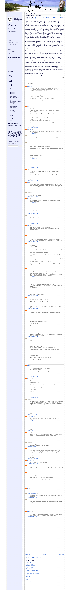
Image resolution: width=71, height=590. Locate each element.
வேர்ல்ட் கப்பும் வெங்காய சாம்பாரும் (33, 573)
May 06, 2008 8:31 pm (32, 430)
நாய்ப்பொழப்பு (10, 33)
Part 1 (36, 17)
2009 (10, 85)
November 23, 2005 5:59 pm (33, 308)
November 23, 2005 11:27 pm (33, 326)
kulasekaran (29, 472)
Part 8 (61, 17)
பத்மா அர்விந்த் (29, 129)
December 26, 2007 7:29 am (33, 405)
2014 (10, 79)
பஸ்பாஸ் (18, 141)
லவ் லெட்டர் (28, 562)
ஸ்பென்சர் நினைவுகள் (30, 580)
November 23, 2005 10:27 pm (33, 313)
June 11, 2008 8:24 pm (32, 440)
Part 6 (54, 17)
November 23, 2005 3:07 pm (33, 223)
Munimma (28, 225)
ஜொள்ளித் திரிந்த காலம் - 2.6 (32, 567)
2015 (10, 77)
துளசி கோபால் (29, 378)
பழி (27, 571)
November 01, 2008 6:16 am (33, 463)
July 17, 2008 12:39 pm (32, 446)
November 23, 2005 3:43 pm (33, 241)
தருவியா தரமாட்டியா (13, 107)
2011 (10, 83)
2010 (10, 84)
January (11, 118)
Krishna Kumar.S (29, 460)
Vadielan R (28, 448)
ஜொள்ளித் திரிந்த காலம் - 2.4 (32, 570)
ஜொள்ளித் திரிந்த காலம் (12, 31)
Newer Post (61, 554)
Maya (28, 106)
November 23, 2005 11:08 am (33, 196)
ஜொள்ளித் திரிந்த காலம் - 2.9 (32, 564)
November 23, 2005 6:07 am (33, 167)
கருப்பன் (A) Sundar (30, 416)
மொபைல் (28, 577)
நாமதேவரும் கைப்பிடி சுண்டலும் (13, 42)
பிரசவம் (9, 38)
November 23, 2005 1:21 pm (33, 213)
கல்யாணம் (9, 35)
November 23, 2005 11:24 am (33, 202)
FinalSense (37, 586)
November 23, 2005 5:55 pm (33, 295)
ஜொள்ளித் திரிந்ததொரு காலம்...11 (15, 101)
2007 (10, 88)
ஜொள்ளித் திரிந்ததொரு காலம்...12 (33, 15)
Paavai (28, 235)
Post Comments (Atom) (36, 557)
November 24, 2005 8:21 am (33, 336)
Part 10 (30, 18)
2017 (10, 75)
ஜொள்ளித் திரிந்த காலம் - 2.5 (32, 568)
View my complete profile (12, 25)
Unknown (28, 432)
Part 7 (58, 17)
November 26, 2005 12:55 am (33, 397)
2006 (10, 89)
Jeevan (28, 198)
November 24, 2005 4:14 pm (33, 376)
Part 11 (34, 18)
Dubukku (28, 243)
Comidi (52, 78)
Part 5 (51, 17)
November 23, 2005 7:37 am (33, 180)
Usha (28, 182)
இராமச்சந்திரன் (29, 86)
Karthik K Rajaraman (30, 465)
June (11, 115)
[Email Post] (63, 77)
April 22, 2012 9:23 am (32, 491)
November (12, 93)
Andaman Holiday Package (31, 493)
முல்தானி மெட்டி (12, 102)
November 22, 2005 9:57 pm (33, 104)
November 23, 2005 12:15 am (33, 133)
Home (44, 554)
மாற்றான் (28, 576)
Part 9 (26, 18)
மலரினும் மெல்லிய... (13, 96)
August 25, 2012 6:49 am (32, 497)
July (11, 114)
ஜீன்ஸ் (27, 574)
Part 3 (43, 17)
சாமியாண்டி (10, 40)
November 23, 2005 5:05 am (33, 158)
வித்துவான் (9, 49)
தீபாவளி (28, 579)
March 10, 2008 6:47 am (32, 420)
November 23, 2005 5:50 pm (33, 276)
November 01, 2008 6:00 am (33, 458)
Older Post (27, 554)
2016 (10, 76)
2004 (10, 119)
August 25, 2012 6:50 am (32, 503)
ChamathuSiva (29, 511)
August (11, 112)
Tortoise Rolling (56, 78)
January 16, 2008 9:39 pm (32, 414)
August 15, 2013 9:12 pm (32, 516)
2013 (10, 80)
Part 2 (40, 17)
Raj (27, 488)
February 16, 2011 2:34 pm (32, 480)
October (11, 110)
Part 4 (47, 17)
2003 (10, 120)
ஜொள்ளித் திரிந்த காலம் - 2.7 (32, 565)
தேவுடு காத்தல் (10, 53)
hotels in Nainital (29, 499)
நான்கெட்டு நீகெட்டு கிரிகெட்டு (13, 44)
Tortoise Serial (61, 78)
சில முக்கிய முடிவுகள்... (13, 106)
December (12, 92)
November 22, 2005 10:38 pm (33, 127)
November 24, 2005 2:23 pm (33, 363)
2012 (10, 81)
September (12, 111)
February (11, 116)
